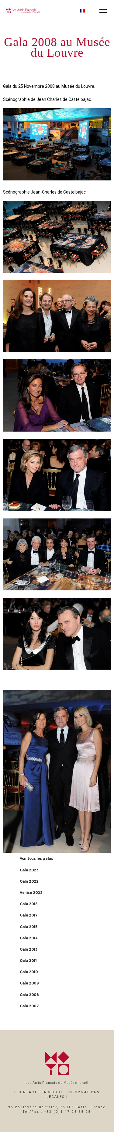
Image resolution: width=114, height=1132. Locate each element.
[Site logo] (23, 10)
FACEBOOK (52, 1092)
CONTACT (27, 1092)
